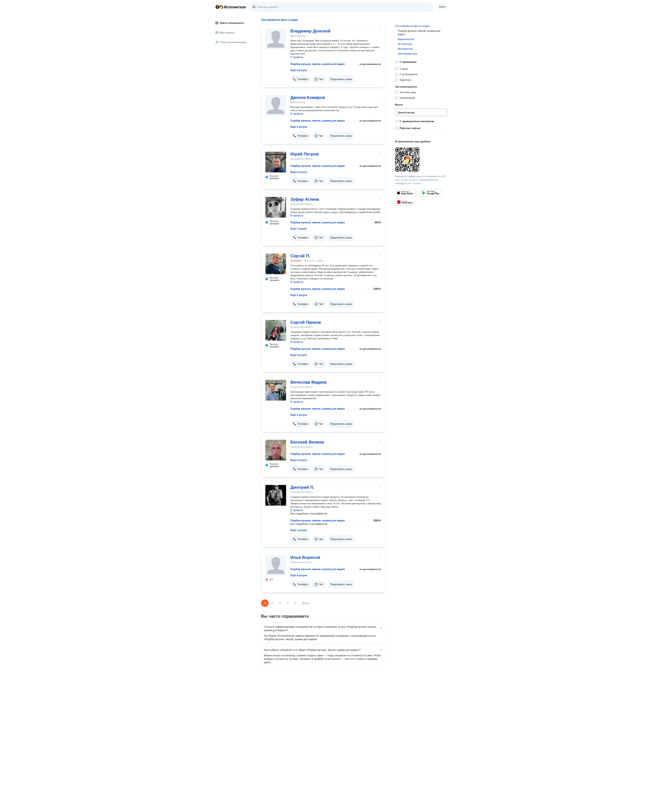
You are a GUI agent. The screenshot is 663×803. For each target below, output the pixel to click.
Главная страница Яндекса (217, 6)
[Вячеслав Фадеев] (275, 390)
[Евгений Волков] (275, 450)
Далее (305, 603)
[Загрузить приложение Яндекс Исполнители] (421, 159)
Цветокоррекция (407, 53)
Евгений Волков (307, 442)
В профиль (296, 57)
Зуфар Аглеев (304, 199)
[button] (300, 79)
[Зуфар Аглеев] (275, 207)
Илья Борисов (305, 557)
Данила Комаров (307, 97)
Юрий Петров (304, 154)
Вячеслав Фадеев (308, 382)
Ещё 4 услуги (298, 70)
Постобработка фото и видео (412, 26)
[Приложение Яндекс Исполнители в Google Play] (430, 192)
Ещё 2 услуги (298, 172)
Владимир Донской (310, 31)
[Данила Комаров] (275, 105)
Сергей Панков (305, 322)
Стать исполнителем (233, 42)
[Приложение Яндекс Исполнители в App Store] (405, 192)
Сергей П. (300, 256)
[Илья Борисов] (275, 565)
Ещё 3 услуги (298, 126)
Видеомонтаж (406, 39)
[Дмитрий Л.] (275, 495)
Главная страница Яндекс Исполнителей (230, 6)
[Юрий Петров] (275, 162)
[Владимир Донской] (275, 39)
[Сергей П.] (275, 264)
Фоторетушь (405, 43)
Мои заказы (227, 32)
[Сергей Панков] (275, 330)
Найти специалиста (232, 22)
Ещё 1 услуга (298, 228)
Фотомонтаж (405, 48)
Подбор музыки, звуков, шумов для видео (317, 63)
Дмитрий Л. (302, 487)
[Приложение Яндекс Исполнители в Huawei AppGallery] (405, 202)
